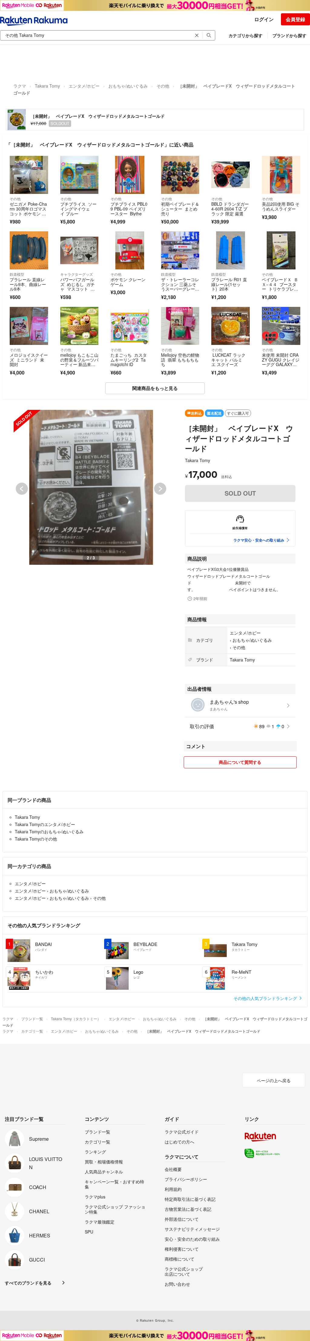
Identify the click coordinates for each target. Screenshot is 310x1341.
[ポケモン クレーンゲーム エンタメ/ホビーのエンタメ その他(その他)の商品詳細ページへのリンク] (129, 250)
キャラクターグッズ (76, 274)
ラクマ (19, 86)
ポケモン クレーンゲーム (128, 281)
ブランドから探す (289, 35)
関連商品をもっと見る (155, 388)
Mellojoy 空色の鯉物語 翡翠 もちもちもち (180, 359)
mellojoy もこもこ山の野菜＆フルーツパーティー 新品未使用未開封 (79, 362)
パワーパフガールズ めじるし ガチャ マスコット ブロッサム (77, 286)
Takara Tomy (47, 86)
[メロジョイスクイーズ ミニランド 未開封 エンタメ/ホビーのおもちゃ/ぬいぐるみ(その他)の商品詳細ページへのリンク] (29, 326)
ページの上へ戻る (274, 1080)
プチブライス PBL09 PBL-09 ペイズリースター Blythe (128, 208)
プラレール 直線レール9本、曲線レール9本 (28, 284)
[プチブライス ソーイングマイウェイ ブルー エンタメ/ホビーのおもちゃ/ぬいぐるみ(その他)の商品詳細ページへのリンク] (79, 175)
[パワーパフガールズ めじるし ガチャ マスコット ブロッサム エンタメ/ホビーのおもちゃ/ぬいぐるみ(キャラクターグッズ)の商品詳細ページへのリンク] (79, 250)
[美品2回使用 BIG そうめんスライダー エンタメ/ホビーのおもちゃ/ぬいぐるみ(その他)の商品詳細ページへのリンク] (281, 175)
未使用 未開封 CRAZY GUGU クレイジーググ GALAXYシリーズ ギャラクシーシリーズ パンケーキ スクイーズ (280, 366)
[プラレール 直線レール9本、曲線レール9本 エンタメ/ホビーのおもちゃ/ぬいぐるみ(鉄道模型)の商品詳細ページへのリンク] (29, 250)
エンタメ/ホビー (84, 86)
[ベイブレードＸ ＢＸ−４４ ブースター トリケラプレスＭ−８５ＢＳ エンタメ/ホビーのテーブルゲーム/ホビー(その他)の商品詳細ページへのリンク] (281, 250)
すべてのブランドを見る (28, 1283)
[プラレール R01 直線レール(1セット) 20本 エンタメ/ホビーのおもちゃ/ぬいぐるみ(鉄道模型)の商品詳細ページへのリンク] (230, 250)
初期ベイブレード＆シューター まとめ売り (180, 208)
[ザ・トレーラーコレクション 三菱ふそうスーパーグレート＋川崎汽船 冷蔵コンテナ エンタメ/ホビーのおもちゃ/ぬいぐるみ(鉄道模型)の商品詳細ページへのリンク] (180, 250)
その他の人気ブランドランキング (265, 998)
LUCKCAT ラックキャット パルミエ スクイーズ (228, 359)
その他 (163, 86)
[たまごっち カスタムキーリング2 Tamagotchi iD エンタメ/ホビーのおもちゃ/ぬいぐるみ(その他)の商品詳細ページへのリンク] (129, 326)
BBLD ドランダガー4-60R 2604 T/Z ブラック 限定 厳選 (230, 208)
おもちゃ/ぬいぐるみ (128, 86)
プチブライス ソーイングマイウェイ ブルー (78, 208)
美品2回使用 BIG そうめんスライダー (280, 206)
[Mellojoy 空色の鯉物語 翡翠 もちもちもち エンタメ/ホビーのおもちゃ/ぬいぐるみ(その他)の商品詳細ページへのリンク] (180, 326)
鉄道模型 (17, 274)
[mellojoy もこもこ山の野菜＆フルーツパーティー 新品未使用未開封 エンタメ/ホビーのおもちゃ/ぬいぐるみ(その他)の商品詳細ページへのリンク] (79, 326)
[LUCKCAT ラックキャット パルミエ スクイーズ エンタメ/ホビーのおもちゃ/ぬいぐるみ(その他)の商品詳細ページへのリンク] (230, 326)
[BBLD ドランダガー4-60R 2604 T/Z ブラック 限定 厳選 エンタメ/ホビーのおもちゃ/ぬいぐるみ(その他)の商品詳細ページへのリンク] (230, 175)
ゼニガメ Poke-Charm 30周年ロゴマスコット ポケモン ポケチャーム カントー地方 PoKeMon (28, 213)
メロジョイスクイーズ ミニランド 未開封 (29, 359)
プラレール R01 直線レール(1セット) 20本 (229, 284)
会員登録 (295, 19)
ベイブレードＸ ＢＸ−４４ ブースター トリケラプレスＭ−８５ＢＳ (280, 286)
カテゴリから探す (245, 35)
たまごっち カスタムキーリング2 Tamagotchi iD (128, 359)
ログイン (264, 19)
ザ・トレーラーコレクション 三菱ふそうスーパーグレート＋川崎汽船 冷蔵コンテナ (180, 288)
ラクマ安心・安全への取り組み (258, 540)
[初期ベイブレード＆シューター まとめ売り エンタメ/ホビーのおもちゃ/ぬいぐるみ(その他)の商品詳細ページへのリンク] (180, 175)
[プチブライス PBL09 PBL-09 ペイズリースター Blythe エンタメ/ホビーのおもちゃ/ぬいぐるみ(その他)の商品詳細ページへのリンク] (129, 175)
